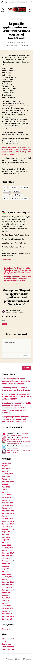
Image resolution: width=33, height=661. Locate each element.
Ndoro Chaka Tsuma (13, 450)
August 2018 (7, 532)
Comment (25, 355)
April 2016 (5, 603)
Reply (4, 324)
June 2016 (6, 598)
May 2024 (5, 471)
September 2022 (8, 484)
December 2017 (8, 553)
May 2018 (5, 540)
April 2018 (5, 542)
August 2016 (7, 593)
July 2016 (5, 595)
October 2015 (7, 619)
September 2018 (8, 529)
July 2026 (5, 466)
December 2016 (8, 582)
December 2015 (8, 614)
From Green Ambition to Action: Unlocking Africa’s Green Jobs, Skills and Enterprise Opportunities (16, 381)
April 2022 (5, 492)
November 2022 (8, 482)
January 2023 (7, 479)
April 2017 (5, 571)
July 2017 (5, 566)
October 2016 (7, 587)
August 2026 (7, 463)
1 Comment (24, 45)
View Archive (7, 259)
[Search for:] (11, 368)
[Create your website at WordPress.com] (16, 2)
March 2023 (6, 476)
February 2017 (7, 577)
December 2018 (8, 521)
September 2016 (8, 590)
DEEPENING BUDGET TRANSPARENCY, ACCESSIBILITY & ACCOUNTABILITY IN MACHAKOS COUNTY (16, 396)
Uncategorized (16, 19)
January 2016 (7, 611)
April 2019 (5, 516)
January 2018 (7, 550)
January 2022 (7, 500)
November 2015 (8, 616)
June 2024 (6, 468)
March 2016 (6, 606)
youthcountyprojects (18, 42)
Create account (8, 639)
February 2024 (7, 474)
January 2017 (7, 579)
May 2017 (5, 569)
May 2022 (5, 490)
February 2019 (7, 519)
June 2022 (6, 487)
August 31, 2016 (12, 45)
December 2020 (8, 511)
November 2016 (8, 585)
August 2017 (7, 564)
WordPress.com (8, 649)
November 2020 (8, 513)
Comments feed (8, 647)
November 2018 (8, 524)
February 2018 (7, 548)
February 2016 (7, 608)
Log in (4, 641)
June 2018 (6, 537)
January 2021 (7, 508)
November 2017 (8, 556)
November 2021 (8, 503)
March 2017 (6, 574)
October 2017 (7, 558)
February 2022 (7, 498)
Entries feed (6, 644)
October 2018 (7, 527)
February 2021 (7, 505)
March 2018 (6, 545)
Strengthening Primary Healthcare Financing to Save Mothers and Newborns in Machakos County (15, 419)
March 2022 (6, 495)
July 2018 (5, 534)
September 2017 (8, 561)
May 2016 (5, 601)
